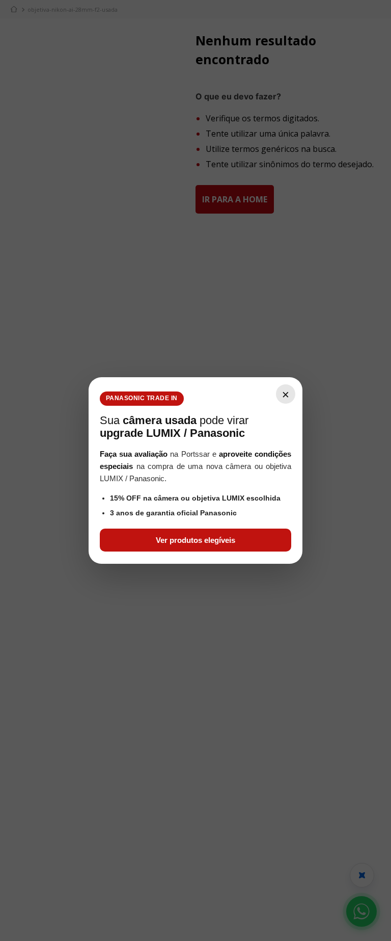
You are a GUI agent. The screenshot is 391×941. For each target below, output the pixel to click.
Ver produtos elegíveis (195, 540)
